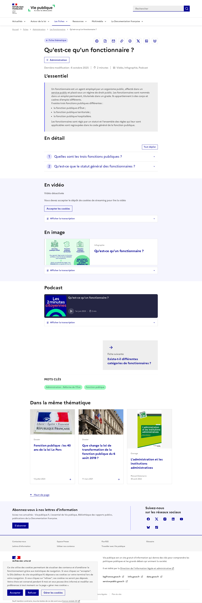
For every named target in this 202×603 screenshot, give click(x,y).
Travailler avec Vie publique (113, 546)
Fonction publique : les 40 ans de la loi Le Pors (52, 447)
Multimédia (97, 21)
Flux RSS (105, 541)
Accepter (15, 592)
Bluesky (148, 527)
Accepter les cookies (58, 208)
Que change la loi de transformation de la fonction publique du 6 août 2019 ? (98, 451)
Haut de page (41, 495)
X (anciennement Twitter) (157, 519)
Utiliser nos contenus (66, 546)
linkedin (173, 519)
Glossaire (150, 541)
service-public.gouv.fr (114, 581)
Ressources (78, 21)
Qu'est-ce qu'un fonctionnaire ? (119, 251)
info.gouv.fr (134, 576)
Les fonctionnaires (57, 29)
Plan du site (116, 594)
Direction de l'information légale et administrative (145, 568)
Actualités (17, 21)
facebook (148, 519)
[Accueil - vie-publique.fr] (41, 8)
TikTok (157, 527)
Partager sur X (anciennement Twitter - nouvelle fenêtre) (138, 41)
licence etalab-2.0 (69, 601)
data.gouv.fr (153, 576)
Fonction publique (95, 387)
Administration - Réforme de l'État (63, 387)
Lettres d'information (21, 546)
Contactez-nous (19, 541)
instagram (165, 519)
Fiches (25, 29)
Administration (39, 29)
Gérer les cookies (53, 592)
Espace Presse (63, 541)
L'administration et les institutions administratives (147, 463)
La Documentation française (125, 21)
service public (59, 92)
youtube (181, 519)
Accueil (15, 29)
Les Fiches (59, 21)
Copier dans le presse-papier (122, 41)
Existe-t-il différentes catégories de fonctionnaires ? (129, 361)
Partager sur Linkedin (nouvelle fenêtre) (147, 41)
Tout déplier (150, 146)
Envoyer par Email (113, 41)
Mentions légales (100, 594)
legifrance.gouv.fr (112, 576)
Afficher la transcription (62, 218)
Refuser (32, 592)
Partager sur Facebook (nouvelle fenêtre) (130, 41)
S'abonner (20, 525)
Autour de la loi (38, 21)
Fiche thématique (57, 40)
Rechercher (187, 9)
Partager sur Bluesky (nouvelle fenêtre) (155, 41)
